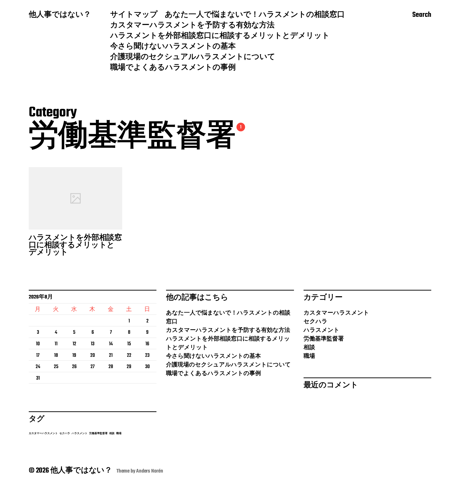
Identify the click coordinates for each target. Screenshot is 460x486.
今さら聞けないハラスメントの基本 (173, 47)
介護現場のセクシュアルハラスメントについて (192, 57)
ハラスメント (79, 433)
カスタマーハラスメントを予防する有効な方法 (192, 26)
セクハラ (64, 433)
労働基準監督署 (98, 433)
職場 (118, 433)
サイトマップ (134, 15)
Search (421, 15)
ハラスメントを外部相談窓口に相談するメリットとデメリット (220, 36)
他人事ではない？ (60, 15)
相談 (112, 433)
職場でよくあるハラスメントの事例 (173, 68)
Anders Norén (149, 471)
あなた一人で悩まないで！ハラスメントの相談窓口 (255, 15)
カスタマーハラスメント (43, 433)
